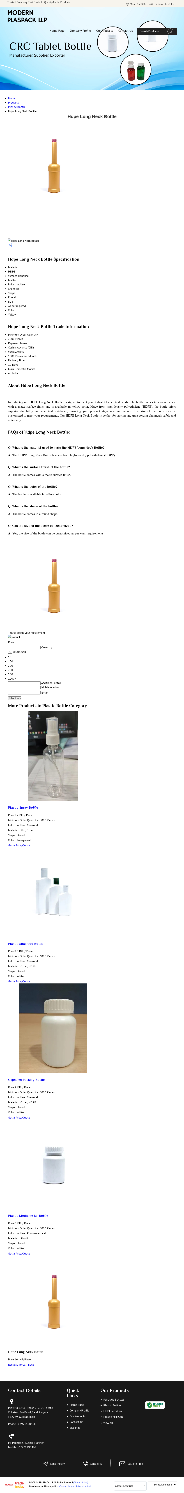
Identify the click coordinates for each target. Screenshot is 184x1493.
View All (108, 1423)
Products (13, 102)
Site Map (75, 1427)
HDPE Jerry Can (112, 1411)
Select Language (163, 1484)
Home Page (57, 31)
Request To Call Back (21, 1364)
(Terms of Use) (80, 1482)
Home (11, 98)
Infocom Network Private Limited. (74, 1486)
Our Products (104, 31)
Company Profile (80, 31)
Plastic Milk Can (113, 1416)
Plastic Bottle (17, 107)
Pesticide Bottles (113, 1399)
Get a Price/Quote (19, 845)
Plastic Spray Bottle (23, 807)
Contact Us (125, 31)
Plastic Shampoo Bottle (25, 943)
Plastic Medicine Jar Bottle (28, 1215)
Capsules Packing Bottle (26, 1079)
